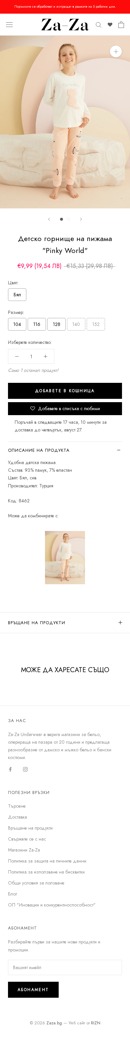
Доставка (17, 817)
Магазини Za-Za (24, 850)
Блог (12, 894)
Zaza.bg (54, 1023)
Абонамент (33, 990)
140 (76, 324)
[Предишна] (49, 219)
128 (56, 324)
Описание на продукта (39, 450)
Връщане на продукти (36, 623)
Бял (17, 294)
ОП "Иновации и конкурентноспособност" (52, 905)
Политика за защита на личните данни (47, 861)
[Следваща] (81, 219)
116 (36, 324)
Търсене (17, 806)
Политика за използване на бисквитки (46, 872)
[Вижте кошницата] (121, 24)
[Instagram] (25, 769)
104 (17, 324)
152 (96, 324)
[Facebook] (10, 769)
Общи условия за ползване (36, 883)
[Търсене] (99, 24)
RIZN (95, 1023)
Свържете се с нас (27, 839)
